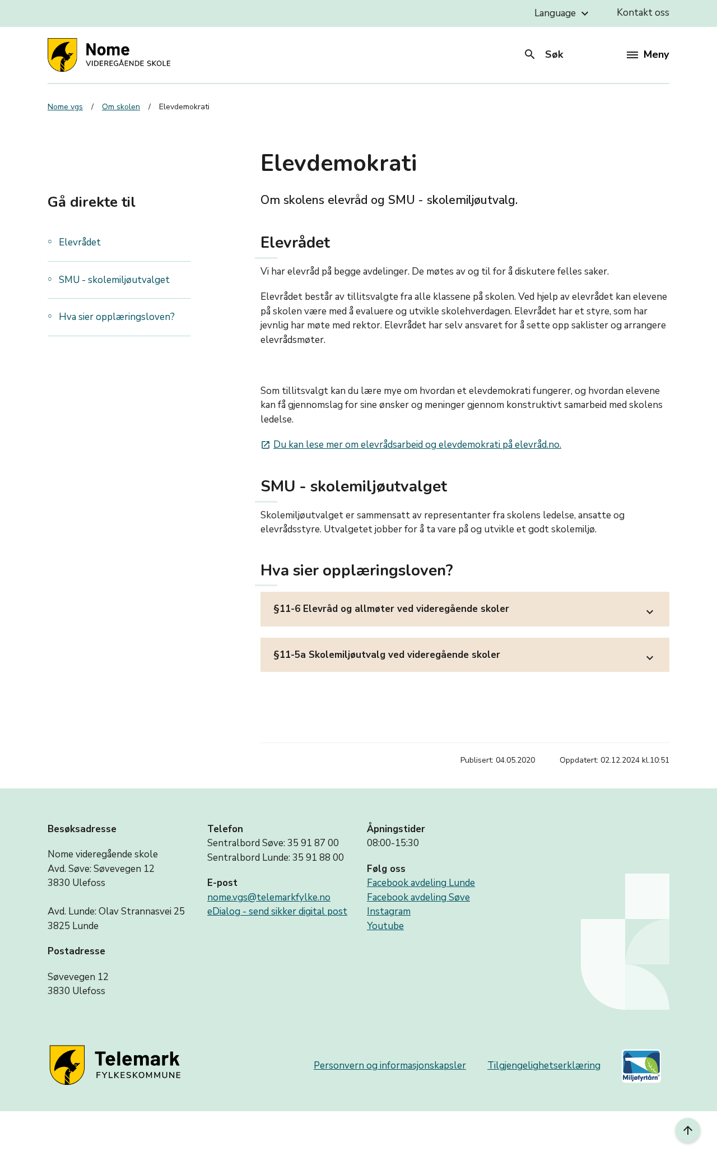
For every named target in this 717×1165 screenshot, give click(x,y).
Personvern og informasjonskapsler (390, 1065)
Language (563, 13)
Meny (656, 54)
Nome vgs (65, 106)
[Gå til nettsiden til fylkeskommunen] (117, 1066)
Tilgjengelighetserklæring (543, 1065)
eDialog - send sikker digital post (277, 911)
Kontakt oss (643, 12)
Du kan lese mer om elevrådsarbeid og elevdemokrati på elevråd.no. (410, 444)
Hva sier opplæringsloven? (117, 316)
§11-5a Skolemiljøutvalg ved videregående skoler (465, 656)
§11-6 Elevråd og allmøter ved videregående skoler (465, 610)
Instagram (389, 911)
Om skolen (121, 106)
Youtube (385, 926)
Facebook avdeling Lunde (421, 882)
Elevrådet (80, 242)
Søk (543, 54)
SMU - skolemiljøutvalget (114, 279)
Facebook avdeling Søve (418, 897)
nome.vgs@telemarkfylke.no (268, 897)
